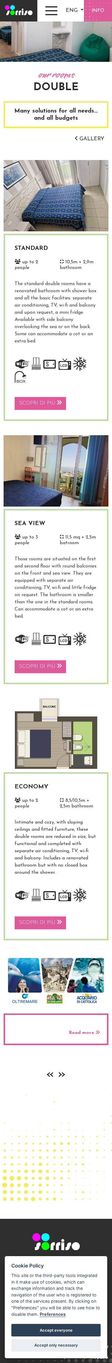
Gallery (91, 139)
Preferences (53, 1314)
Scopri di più (38, 403)
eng (72, 10)
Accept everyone (56, 1330)
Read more (82, 1032)
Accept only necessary (56, 1345)
